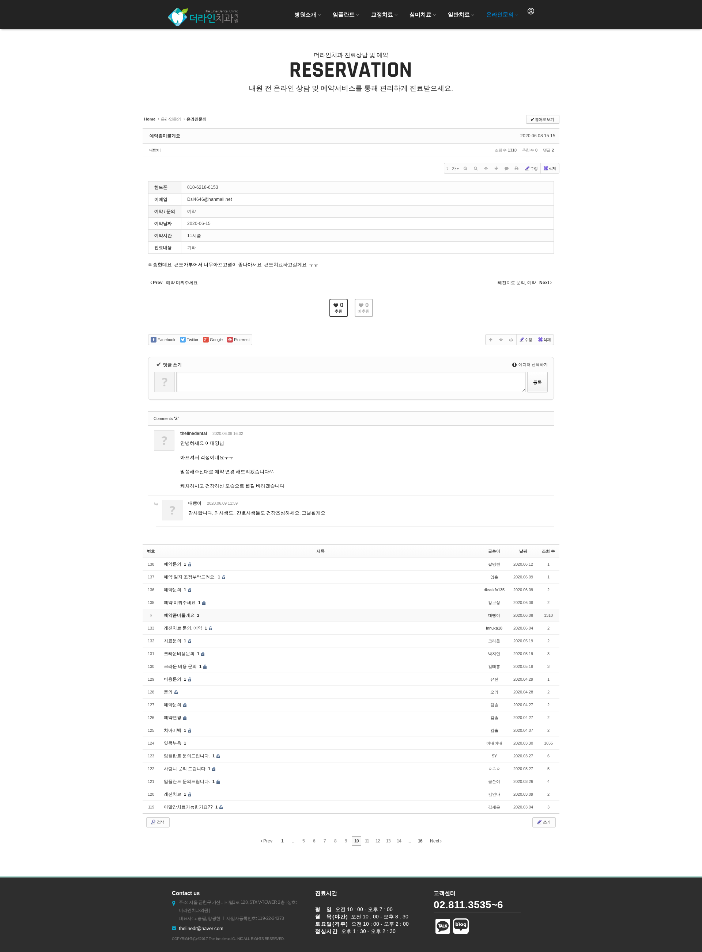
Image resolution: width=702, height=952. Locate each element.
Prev (267, 841)
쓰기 (546, 822)
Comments (166, 418)
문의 (169, 692)
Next (435, 841)
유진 (494, 679)
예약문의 (173, 564)
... (293, 841)
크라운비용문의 (180, 653)
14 (399, 841)
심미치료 (420, 14)
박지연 (494, 653)
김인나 (494, 794)
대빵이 (155, 150)
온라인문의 (500, 14)
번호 (151, 551)
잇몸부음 (173, 743)
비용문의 (173, 679)
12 (377, 841)
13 (388, 841)
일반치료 (459, 14)
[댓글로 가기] (506, 168)
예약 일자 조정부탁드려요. (190, 577)
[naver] (461, 929)
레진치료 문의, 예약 (183, 628)
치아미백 (173, 730)
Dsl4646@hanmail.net (209, 199)
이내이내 (494, 743)
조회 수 (548, 551)
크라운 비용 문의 (181, 666)
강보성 (494, 602)
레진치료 (173, 794)
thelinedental (193, 433)
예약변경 (173, 717)
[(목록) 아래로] (496, 168)
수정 (533, 168)
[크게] (465, 168)
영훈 (494, 577)
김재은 (494, 807)
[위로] (486, 168)
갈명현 (494, 564)
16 (420, 841)
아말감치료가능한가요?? (189, 807)
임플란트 (344, 14)
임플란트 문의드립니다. (187, 755)
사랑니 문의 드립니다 (185, 768)
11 (367, 841)
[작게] (476, 168)
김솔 (494, 705)
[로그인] (530, 11)
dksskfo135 (494, 590)
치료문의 (173, 640)
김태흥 (494, 666)
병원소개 (305, 14)
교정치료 (382, 14)
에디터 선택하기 (532, 364)
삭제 (552, 168)
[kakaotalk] (443, 929)
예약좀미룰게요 (165, 135)
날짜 (523, 551)
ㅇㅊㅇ (494, 768)
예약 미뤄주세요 (180, 602)
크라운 (494, 641)
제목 (321, 551)
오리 (494, 692)
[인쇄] (517, 168)
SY (494, 756)
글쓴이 (494, 781)
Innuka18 (494, 628)
